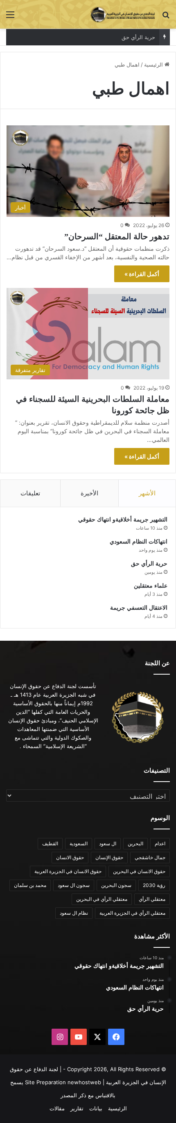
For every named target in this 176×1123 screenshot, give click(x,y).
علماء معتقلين (150, 586)
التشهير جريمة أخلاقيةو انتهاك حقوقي (122, 520)
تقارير (76, 1108)
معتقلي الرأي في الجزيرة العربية (132, 913)
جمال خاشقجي (150, 857)
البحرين (135, 843)
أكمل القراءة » (141, 273)
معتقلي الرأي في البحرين (101, 899)
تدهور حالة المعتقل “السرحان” (116, 236)
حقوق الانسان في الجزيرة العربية (68, 871)
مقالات (57, 1108)
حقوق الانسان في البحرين (139, 871)
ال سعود (107, 843)
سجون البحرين (116, 885)
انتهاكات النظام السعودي (138, 542)
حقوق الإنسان (109, 857)
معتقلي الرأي (152, 899)
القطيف (50, 843)
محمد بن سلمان (30, 885)
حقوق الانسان (70, 857)
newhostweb (84, 1082)
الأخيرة (89, 493)
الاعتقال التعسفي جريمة (138, 608)
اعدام (160, 843)
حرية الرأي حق (138, 37)
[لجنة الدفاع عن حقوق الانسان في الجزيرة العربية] (123, 14)
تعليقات (30, 493)
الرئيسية (154, 64)
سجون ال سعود (74, 885)
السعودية (79, 843)
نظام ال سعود (74, 913)
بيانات (95, 1108)
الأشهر (147, 493)
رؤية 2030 (154, 885)
